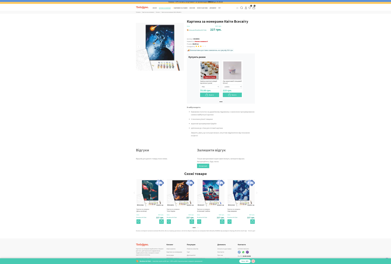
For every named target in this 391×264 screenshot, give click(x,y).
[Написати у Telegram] (239, 252)
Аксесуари (170, 255)
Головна (138, 12)
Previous (138, 47)
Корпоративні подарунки (196, 258)
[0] (250, 8)
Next (181, 47)
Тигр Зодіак (173, 210)
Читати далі (251, 231)
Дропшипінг (191, 255)
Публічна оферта (223, 258)
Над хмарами (233, 210)
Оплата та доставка (224, 249)
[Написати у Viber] (247, 252)
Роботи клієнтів (192, 249)
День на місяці (142, 210)
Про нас (220, 255)
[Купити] (161, 221)
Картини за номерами (148, 12)
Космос (158, 12)
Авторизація (203, 166)
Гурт (188, 252)
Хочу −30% (245, 261)
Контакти (220, 252)
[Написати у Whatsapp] (243, 252)
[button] (204, 29)
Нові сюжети (170, 249)
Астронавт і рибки (203, 210)
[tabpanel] (209, 79)
